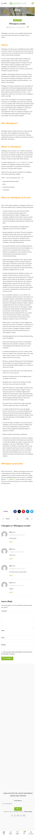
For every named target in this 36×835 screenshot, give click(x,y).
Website (3, 644)
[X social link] (19, 511)
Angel (14, 479)
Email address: (18, 800)
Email (3, 637)
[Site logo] (17, 3)
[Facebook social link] (15, 511)
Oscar (7, 479)
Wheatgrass (20, 13)
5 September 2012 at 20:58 (17, 535)
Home (13, 13)
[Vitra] (9, 665)
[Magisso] (26, 665)
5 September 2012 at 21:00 (17, 568)
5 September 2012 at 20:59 (17, 552)
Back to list (17, 519)
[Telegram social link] (31, 511)
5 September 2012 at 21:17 (17, 585)
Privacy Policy (28, 811)
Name (3, 630)
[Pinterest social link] (23, 511)
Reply (11, 542)
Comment (4, 611)
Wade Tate (12, 27)
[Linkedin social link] (27, 511)
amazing (5, 511)
